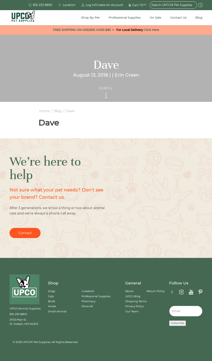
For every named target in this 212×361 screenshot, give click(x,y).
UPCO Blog (132, 296)
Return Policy (156, 291)
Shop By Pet (90, 17)
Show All (87, 306)
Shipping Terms (136, 301)
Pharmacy (88, 301)
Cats (51, 296)
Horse (52, 306)
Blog (198, 17)
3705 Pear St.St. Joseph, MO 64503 (24, 321)
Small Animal (57, 311)
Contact (25, 233)
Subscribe (177, 323)
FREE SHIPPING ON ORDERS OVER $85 (82, 30)
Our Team (132, 311)
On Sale (155, 17)
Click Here (151, 30)
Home (44, 111)
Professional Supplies (125, 17)
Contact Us (178, 17)
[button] (135, 5)
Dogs (51, 291)
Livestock (88, 291)
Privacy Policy (134, 306)
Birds (51, 301)
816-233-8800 (18, 314)
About (129, 291)
